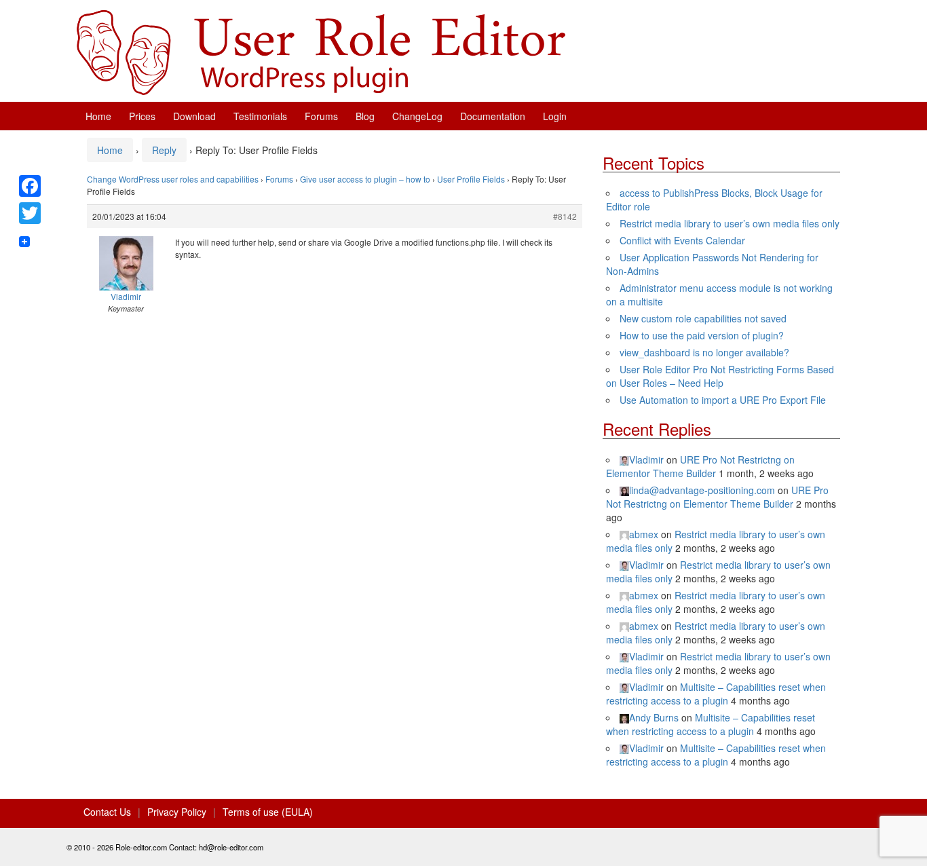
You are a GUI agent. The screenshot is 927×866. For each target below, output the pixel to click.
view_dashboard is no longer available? (704, 352)
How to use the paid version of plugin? (702, 335)
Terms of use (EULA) (268, 811)
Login (555, 116)
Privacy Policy (176, 811)
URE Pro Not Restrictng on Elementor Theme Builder (700, 466)
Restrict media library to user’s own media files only (729, 223)
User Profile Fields (471, 179)
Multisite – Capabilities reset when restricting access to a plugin (716, 693)
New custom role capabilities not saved (703, 318)
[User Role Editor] (321, 51)
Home (98, 116)
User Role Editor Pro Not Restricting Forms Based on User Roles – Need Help (720, 376)
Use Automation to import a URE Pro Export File (723, 400)
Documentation (492, 116)
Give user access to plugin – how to (365, 179)
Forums (321, 116)
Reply (164, 150)
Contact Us (107, 811)
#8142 (565, 216)
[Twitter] (29, 213)
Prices (142, 116)
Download (194, 116)
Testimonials (260, 116)
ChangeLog (417, 116)
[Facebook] (29, 186)
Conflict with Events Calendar (682, 240)
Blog (365, 116)
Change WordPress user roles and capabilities (173, 179)
